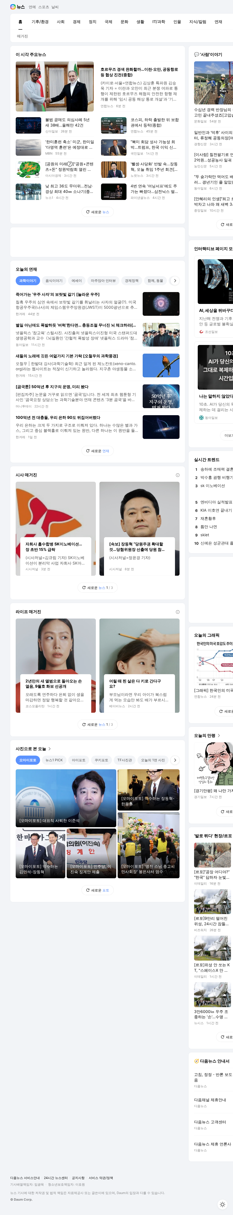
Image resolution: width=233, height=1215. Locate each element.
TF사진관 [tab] (124, 760)
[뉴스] (21, 7)
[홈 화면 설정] (223, 1204)
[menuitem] (20, 21)
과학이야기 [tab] (27, 280)
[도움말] (177, 475)
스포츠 (43, 7)
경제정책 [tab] (132, 280)
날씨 (55, 7)
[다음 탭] (175, 280)
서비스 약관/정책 (101, 1178)
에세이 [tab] (77, 280)
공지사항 (78, 1178)
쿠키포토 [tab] (101, 760)
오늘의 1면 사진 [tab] (153, 760)
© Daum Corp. (21, 1199)
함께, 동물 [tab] (155, 280)
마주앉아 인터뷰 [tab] (103, 280)
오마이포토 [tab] (27, 760)
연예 (32, 7)
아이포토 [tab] (79, 760)
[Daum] (13, 7)
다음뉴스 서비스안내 (25, 1178)
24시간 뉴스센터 (56, 1178)
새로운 (100, 212)
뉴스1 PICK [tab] (54, 760)
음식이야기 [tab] (54, 280)
